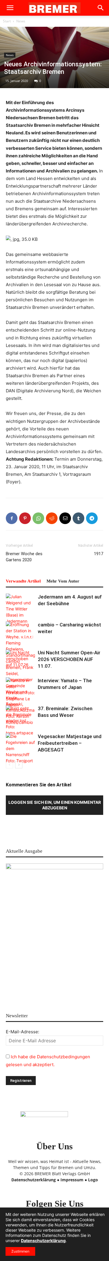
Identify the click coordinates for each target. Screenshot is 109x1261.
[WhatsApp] (38, 518)
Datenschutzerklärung (33, 1179)
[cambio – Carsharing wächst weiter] (20, 673)
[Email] (65, 518)
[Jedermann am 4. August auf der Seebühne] (20, 609)
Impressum (71, 1179)
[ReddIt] (52, 518)
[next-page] (18, 764)
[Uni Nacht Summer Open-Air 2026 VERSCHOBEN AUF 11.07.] (20, 659)
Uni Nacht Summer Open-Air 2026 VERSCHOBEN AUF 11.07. (69, 659)
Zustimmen (20, 1251)
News (20, 21)
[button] (10, 8)
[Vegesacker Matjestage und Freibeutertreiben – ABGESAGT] (20, 748)
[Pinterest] (25, 518)
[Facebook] (11, 518)
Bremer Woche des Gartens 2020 (24, 556)
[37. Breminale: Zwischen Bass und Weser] (20, 720)
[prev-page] (9, 764)
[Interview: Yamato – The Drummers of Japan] (20, 692)
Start (7, 21)
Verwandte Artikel (23, 581)
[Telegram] (92, 518)
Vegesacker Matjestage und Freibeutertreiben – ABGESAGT (69, 743)
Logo (93, 1179)
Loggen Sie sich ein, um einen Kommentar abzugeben (54, 805)
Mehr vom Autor (63, 581)
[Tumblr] (78, 518)
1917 (98, 553)
